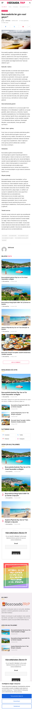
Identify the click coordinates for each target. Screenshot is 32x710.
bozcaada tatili (12, 235)
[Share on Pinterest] (23, 26)
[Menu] (2, 2)
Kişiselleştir (17, 701)
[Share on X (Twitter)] (14, 26)
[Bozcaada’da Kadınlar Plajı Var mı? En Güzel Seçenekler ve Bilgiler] (16, 267)
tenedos (4, 240)
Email (16, 543)
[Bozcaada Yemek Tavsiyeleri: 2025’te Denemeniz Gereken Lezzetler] (16, 342)
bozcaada (4, 235)
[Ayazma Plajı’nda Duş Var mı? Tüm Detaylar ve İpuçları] (16, 317)
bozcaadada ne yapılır (7, 238)
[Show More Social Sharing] (29, 26)
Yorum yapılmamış (24, 20)
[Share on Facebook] (5, 26)
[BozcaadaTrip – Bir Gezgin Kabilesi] (16, 2)
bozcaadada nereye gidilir (21, 238)
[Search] (30, 2)
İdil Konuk (8, 20)
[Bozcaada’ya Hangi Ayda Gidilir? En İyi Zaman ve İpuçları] (16, 292)
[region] (16, 695)
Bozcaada (4, 10)
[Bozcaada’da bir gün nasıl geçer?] (16, 39)
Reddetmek (17, 706)
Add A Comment (16, 362)
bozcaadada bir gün (23, 235)
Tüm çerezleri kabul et (17, 696)
